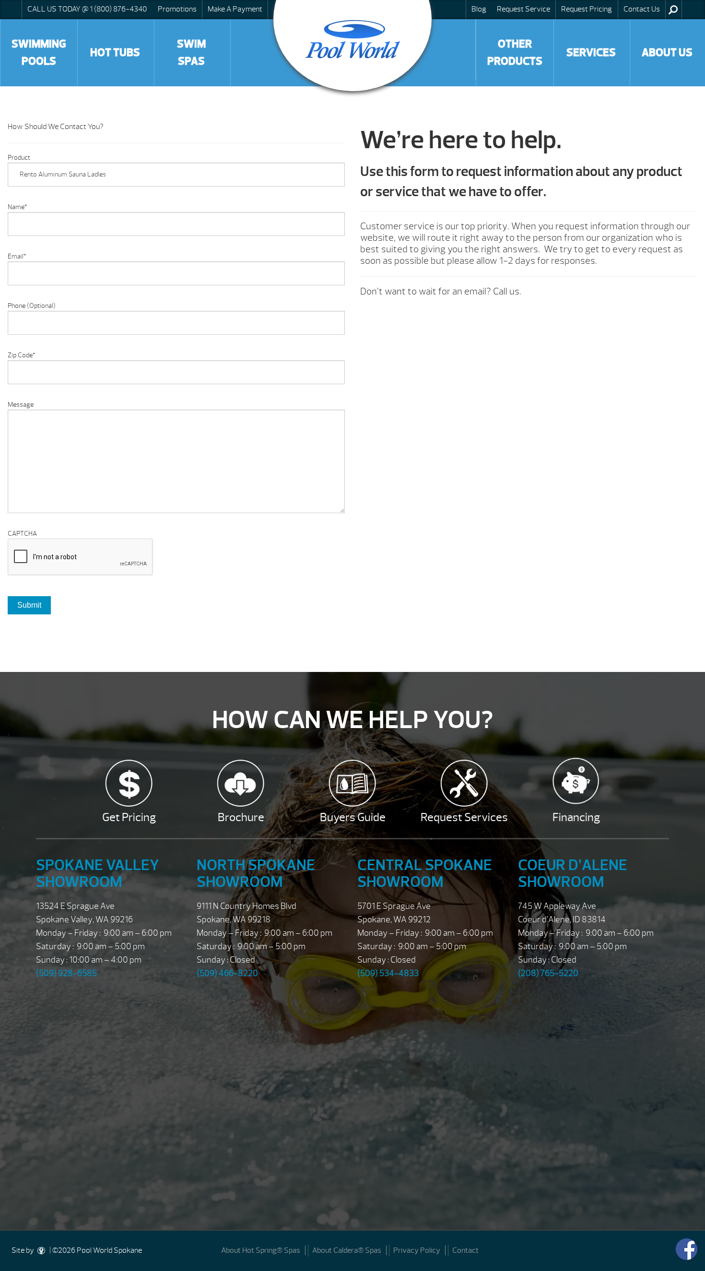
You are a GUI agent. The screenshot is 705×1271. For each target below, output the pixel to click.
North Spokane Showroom (256, 873)
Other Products (514, 52)
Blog (478, 9)
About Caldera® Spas (346, 1250)
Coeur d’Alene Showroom (572, 873)
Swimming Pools (39, 52)
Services (591, 52)
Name (17, 207)
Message (21, 404)
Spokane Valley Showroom (97, 873)
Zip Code (21, 355)
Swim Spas (191, 52)
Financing (576, 817)
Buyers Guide (353, 817)
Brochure (241, 817)
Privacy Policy (416, 1250)
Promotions (177, 9)
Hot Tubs (115, 52)
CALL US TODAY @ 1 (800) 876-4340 (87, 9)
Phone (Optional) (32, 306)
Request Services (464, 817)
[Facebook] (686, 1249)
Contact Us (641, 9)
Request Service (523, 9)
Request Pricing (586, 9)
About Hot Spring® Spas (260, 1250)
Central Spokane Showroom (424, 873)
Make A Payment (235, 9)
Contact (465, 1250)
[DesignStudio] (41, 1250)
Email (17, 256)
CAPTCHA (22, 534)
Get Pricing (129, 817)
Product (19, 157)
